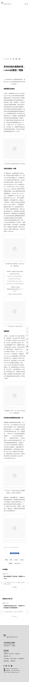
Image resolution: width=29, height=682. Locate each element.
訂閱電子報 (12, 661)
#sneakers (19, 281)
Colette (22, 559)
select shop (17, 563)
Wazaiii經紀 (6, 658)
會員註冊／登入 (7, 656)
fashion (16, 559)
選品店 (10, 563)
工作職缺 (13, 645)
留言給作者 (14, 553)
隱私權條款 (6, 661)
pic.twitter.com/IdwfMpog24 (14, 283)
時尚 (11, 559)
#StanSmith (12, 278)
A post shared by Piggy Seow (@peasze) (14, 260)
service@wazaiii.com (15, 670)
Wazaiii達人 (11, 653)
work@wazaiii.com (14, 668)
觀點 (6, 559)
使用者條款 (21, 658)
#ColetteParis (11, 281)
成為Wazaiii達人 (13, 658)
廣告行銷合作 (7, 645)
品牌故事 (6, 653)
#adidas (18, 278)
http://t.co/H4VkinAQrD (14, 276)
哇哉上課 (17, 653)
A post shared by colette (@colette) (13, 487)
